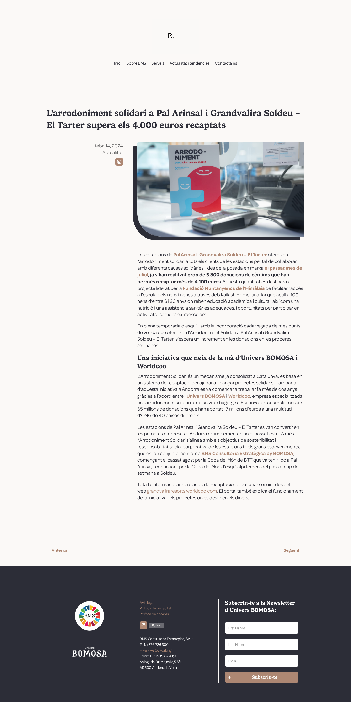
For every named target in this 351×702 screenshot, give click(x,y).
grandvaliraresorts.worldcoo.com (182, 491)
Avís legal (147, 602)
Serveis (157, 62)
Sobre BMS (136, 62)
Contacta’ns (226, 62)
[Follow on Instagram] (119, 162)
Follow (156, 625)
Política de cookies (154, 613)
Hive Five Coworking (155, 650)
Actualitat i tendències (190, 62)
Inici (117, 62)
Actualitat (112, 152)
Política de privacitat (155, 608)
